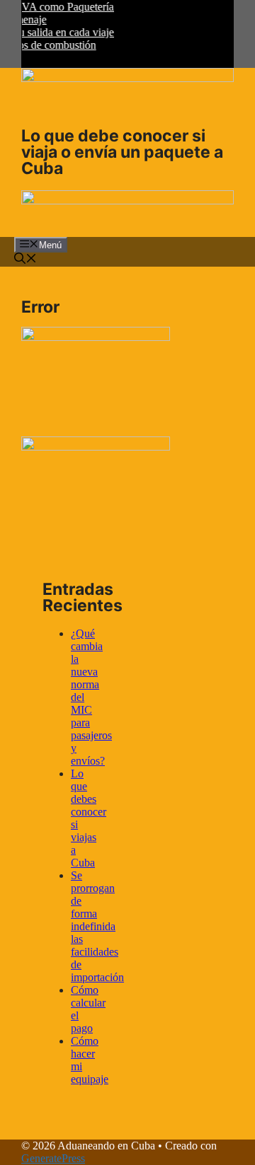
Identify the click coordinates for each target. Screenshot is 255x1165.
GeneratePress (53, 1158)
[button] (25, 260)
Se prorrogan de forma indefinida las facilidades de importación (97, 926)
